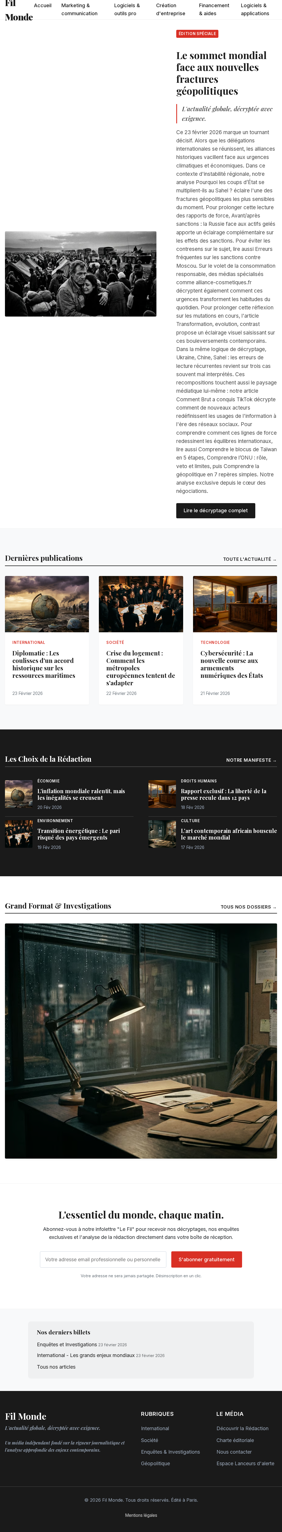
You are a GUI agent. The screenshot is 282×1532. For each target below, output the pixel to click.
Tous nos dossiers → (249, 907)
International (155, 1428)
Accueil (42, 5)
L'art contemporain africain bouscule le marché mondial (229, 834)
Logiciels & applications (255, 9)
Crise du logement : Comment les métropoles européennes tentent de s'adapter (140, 668)
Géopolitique (155, 1463)
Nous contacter (234, 1452)
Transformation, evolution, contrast (218, 324)
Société (149, 1440)
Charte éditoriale (235, 1440)
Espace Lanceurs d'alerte (245, 1463)
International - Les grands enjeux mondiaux (86, 1355)
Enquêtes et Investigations (67, 1344)
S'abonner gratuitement (207, 1259)
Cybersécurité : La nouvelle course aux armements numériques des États (231, 664)
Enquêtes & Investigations (170, 1452)
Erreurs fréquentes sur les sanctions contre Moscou (224, 257)
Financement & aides (214, 9)
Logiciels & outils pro (127, 9)
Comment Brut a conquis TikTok (214, 399)
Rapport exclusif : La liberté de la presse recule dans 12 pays (223, 794)
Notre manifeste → (251, 760)
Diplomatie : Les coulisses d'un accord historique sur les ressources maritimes (43, 664)
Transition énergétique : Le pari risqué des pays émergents (78, 834)
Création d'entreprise (170, 9)
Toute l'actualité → (250, 559)
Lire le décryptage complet (216, 510)
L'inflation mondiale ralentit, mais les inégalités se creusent (81, 794)
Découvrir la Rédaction (242, 1428)
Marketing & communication (79, 9)
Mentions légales (141, 1515)
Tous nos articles (56, 1367)
